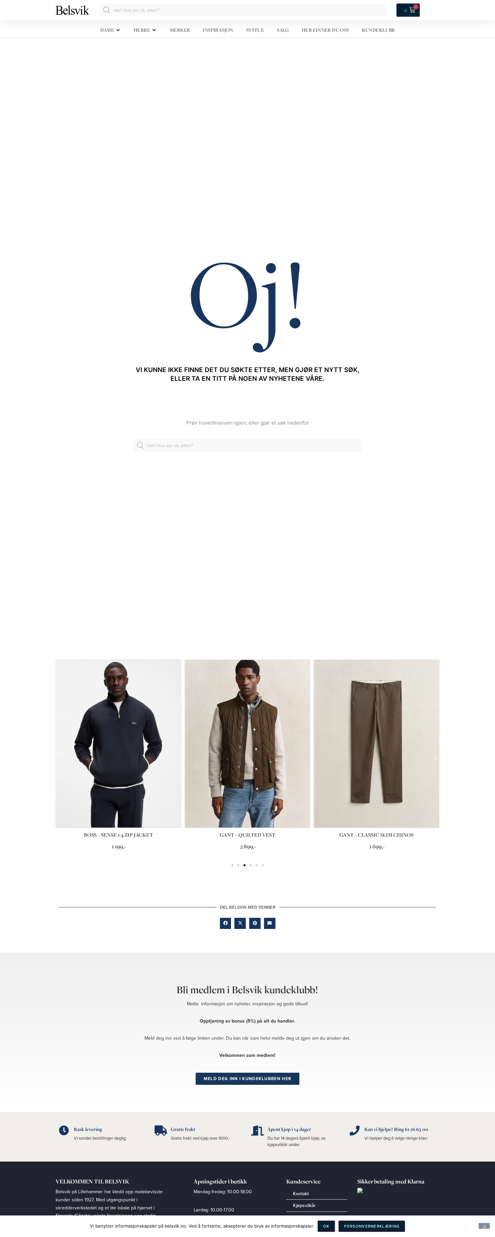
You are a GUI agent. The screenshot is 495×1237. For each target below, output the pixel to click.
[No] (484, 1226)
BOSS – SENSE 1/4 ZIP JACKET (118, 834)
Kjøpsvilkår (304, 1205)
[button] (60, 758)
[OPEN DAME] (118, 30)
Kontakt (301, 1193)
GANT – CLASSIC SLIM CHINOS (376, 834)
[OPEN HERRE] (154, 30)
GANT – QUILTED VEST (247, 834)
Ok (326, 1226)
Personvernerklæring (371, 1226)
